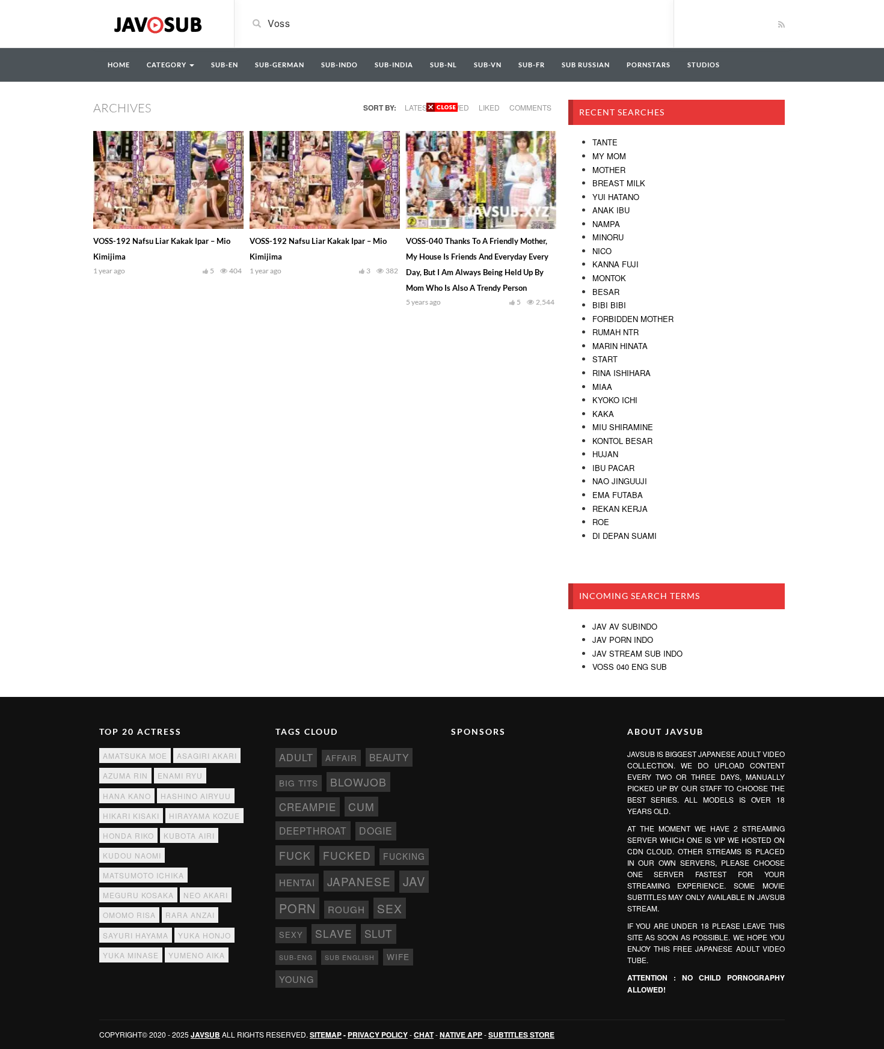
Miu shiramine (622, 427)
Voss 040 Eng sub (629, 666)
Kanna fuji (615, 264)
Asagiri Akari (207, 755)
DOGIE (376, 831)
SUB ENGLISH (350, 957)
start (605, 359)
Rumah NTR (615, 332)
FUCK (295, 855)
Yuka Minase (131, 955)
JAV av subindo (624, 626)
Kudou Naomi (132, 855)
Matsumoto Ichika (143, 875)
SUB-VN (488, 64)
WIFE (398, 956)
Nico (602, 251)
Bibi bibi (609, 305)
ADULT (296, 757)
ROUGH (346, 909)
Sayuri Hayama (135, 935)
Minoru (608, 237)
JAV (414, 881)
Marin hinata (620, 345)
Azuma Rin (125, 775)
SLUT (378, 933)
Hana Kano (127, 796)
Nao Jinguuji (619, 481)
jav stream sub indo (637, 653)
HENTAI (297, 882)
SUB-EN (224, 64)
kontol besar (622, 440)
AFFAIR (341, 758)
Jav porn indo (622, 639)
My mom (609, 156)
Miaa (602, 386)
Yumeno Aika (196, 955)
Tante (605, 142)
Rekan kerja (620, 508)
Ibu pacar (613, 467)
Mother (608, 169)
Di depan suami (624, 535)
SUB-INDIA (394, 64)
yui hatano (615, 196)
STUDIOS (703, 64)
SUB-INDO (339, 64)
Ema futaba (617, 494)
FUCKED (347, 855)
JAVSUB (205, 1034)
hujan (605, 454)
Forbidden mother (633, 318)
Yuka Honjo (204, 935)
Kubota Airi (189, 835)
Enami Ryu (180, 775)
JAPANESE (359, 881)
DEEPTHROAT (313, 830)
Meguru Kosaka (138, 895)
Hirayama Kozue (204, 815)
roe (600, 522)
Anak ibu (611, 210)
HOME (119, 64)
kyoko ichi (614, 400)
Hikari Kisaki (131, 815)
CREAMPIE (307, 807)
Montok (609, 278)
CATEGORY (167, 64)
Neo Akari (205, 895)
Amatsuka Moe (135, 755)
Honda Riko (128, 835)
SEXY (291, 934)
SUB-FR (531, 64)
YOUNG (296, 979)
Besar (605, 291)
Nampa (606, 224)
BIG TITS (298, 783)
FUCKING (404, 856)
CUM (361, 806)
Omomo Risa (129, 915)
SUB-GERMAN (279, 64)
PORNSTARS (649, 64)
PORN (297, 908)
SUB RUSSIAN (586, 64)
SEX (389, 908)
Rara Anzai (190, 915)
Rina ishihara (621, 373)
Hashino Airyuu (196, 796)
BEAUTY (389, 757)
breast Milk (618, 183)
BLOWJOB (358, 781)
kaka (603, 413)
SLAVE (333, 933)
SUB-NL (443, 64)
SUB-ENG (296, 957)
